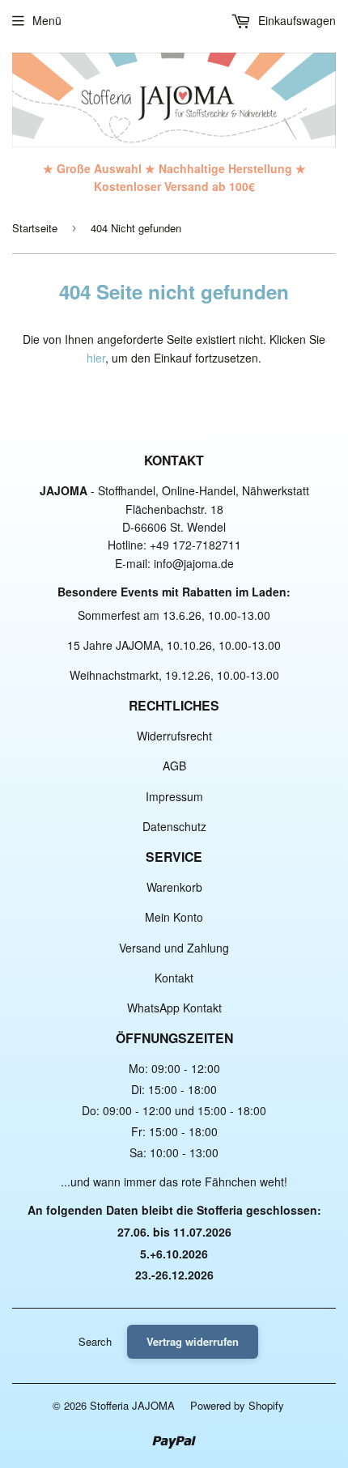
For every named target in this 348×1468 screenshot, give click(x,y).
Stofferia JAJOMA (132, 1405)
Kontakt (174, 977)
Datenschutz (174, 826)
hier (96, 358)
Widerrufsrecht (174, 736)
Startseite (34, 227)
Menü (47, 20)
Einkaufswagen (295, 20)
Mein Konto (174, 917)
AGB (174, 765)
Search (95, 1341)
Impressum (174, 796)
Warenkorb (174, 887)
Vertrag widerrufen (192, 1341)
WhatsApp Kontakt (174, 1007)
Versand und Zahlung (174, 948)
